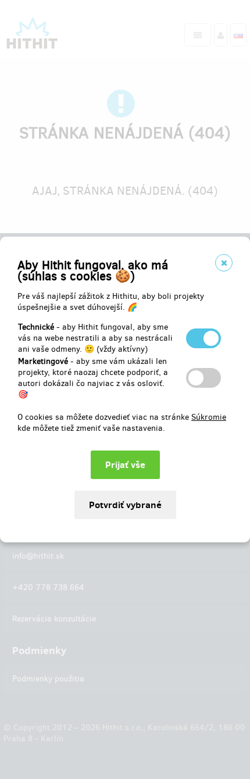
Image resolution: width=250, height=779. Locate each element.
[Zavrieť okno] (224, 262)
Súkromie (208, 417)
